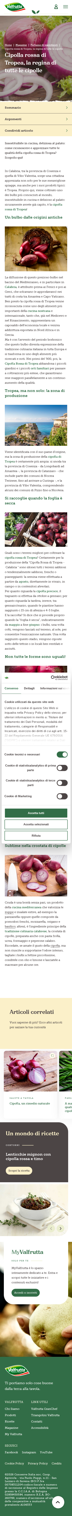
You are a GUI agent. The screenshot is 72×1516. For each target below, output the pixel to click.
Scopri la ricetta (19, 1170)
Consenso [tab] (11, 688)
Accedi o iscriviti (25, 1292)
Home (8, 45)
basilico (10, 926)
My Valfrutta (13, 1434)
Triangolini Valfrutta (45, 1415)
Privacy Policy (38, 1463)
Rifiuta (36, 835)
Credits (56, 1463)
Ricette (9, 1421)
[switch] (62, 768)
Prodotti (10, 1415)
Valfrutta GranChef (44, 1409)
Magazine (21, 45)
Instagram (29, 1452)
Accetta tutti (36, 813)
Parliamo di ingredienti (44, 45)
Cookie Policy (14, 1463)
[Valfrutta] (15, 7)
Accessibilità (39, 1428)
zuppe (9, 912)
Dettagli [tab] (29, 688)
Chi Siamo (12, 1409)
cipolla (55, 945)
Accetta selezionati (36, 824)
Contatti (36, 1421)
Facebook (11, 1452)
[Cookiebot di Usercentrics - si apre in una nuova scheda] (51, 677)
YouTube (46, 1452)
